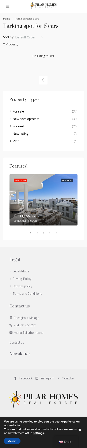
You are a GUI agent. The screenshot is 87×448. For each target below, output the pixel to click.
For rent (18, 126)
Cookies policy (22, 286)
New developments (26, 119)
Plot (16, 141)
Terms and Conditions (27, 293)
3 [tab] (46, 233)
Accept (12, 441)
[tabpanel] (43, 200)
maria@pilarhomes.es (29, 332)
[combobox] (29, 37)
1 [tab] (33, 233)
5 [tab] (58, 233)
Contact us (17, 342)
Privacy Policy (22, 278)
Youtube (67, 378)
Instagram (47, 378)
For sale (18, 111)
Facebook (25, 378)
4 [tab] (52, 233)
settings (38, 433)
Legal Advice (21, 271)
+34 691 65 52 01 (25, 325)
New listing (21, 133)
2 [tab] (39, 233)
